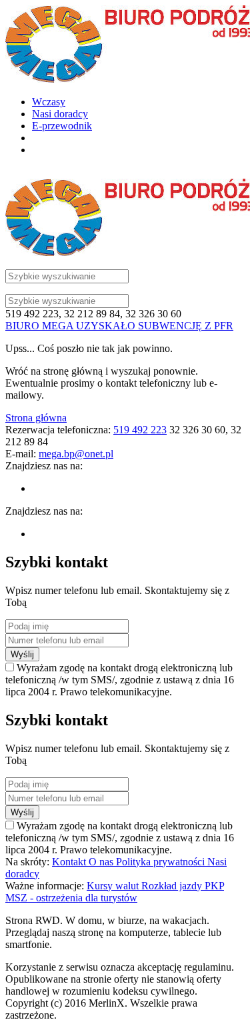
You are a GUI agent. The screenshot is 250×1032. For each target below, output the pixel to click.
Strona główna (36, 417)
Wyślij (22, 654)
